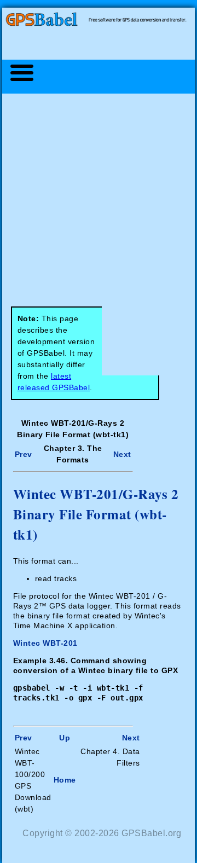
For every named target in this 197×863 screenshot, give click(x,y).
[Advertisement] (98, 194)
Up (64, 737)
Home (65, 779)
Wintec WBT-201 (45, 643)
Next (122, 454)
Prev (23, 454)
